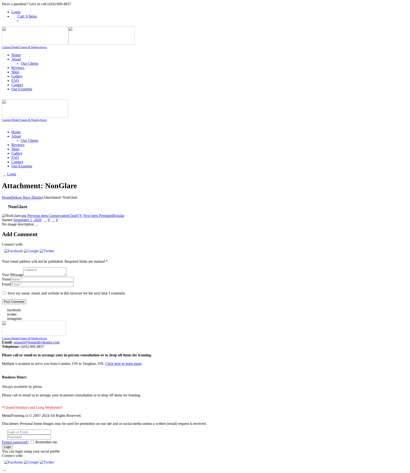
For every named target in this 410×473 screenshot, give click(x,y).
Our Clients (29, 63)
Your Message (12, 275)
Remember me (46, 442)
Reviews (17, 68)
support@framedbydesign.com (37, 342)
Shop (15, 72)
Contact (17, 85)
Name (6, 279)
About (16, 59)
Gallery (17, 76)
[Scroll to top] (4, 469)
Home (16, 55)
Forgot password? (15, 442)
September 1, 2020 (27, 220)
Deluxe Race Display (27, 197)
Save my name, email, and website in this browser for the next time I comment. (67, 293)
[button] (14, 251)
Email (6, 284)
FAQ (15, 80)
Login (15, 12)
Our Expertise (21, 89)
